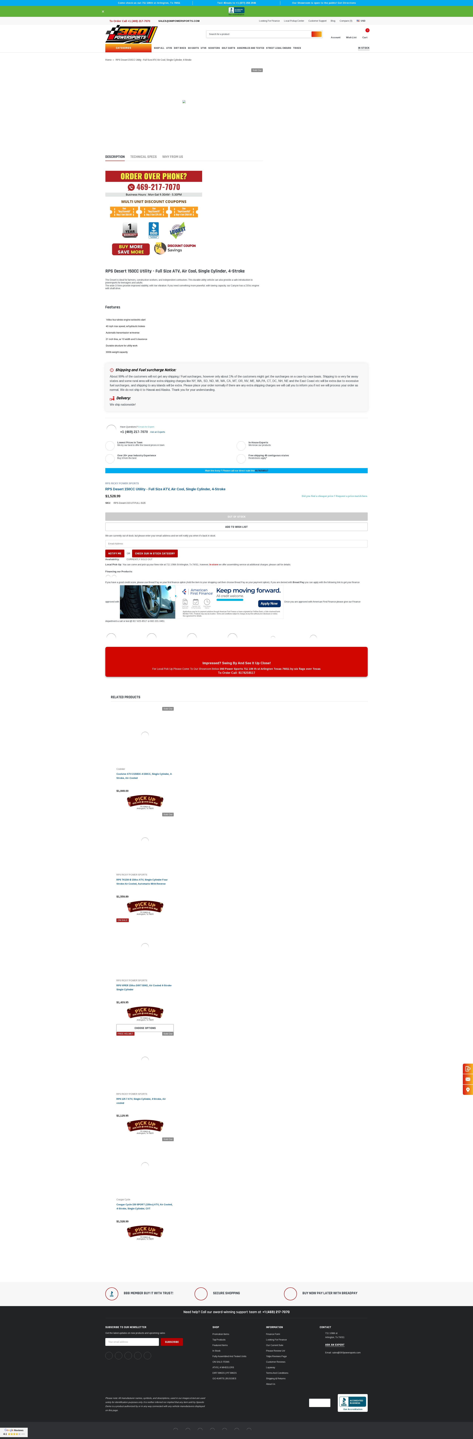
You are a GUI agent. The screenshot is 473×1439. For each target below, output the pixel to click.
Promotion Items (220, 1334)
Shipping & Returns (275, 1378)
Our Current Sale (274, 1345)
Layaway (270, 1367)
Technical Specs (143, 157)
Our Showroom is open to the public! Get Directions (324, 2)
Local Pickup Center (294, 21)
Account (336, 37)
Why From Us (172, 157)
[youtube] (138, 1355)
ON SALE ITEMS (220, 1362)
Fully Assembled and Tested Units (229, 1356)
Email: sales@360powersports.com (343, 1352)
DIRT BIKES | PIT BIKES (224, 1373)
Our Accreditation (236, 15)
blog (333, 21)
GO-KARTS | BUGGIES (224, 1378)
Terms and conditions (277, 1373)
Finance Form (273, 1334)
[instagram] (128, 1355)
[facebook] (109, 1355)
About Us (270, 1384)
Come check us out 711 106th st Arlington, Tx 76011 (149, 2)
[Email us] (468, 1079)
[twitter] (147, 1355)
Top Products (218, 1339)
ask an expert (335, 1345)
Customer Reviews (275, 1362)
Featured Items (220, 1345)
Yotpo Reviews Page (276, 1356)
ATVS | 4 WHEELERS (223, 1367)
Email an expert (146, 427)
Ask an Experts (158, 432)
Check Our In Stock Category (155, 554)
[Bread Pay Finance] (108, 577)
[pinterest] (118, 1355)
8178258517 (261, 470)
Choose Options (145, 1028)
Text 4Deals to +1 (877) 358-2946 (236, 2)
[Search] (317, 34)
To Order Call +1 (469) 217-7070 (129, 21)
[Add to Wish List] (172, 791)
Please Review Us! (275, 1351)
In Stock (216, 1351)
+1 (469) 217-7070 (134, 432)
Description (115, 157)
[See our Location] (468, 1090)
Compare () (346, 21)
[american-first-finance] (114, 577)
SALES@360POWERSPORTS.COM (179, 21)
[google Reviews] (14, 1432)
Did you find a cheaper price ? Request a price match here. (335, 496)
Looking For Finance (269, 21)
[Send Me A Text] (468, 1069)
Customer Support (317, 21)
